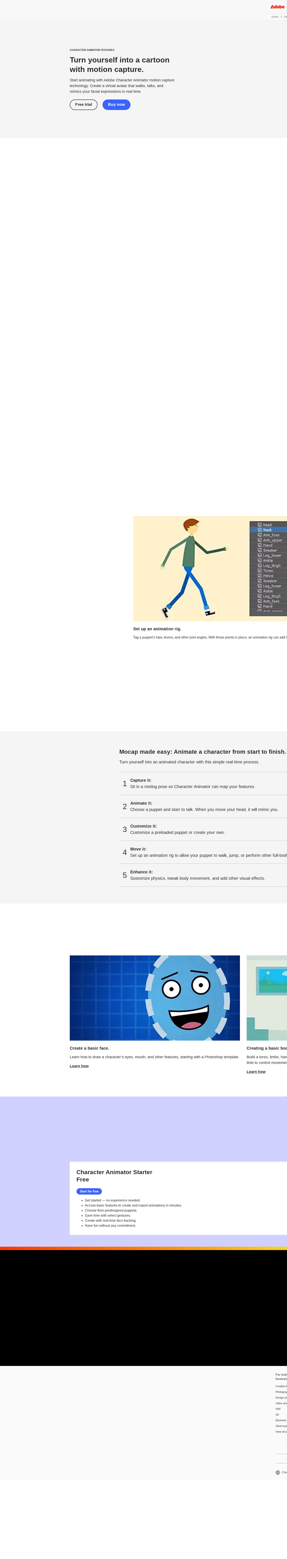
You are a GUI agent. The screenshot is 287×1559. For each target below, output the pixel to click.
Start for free (89, 1191)
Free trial (83, 104)
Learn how (79, 1066)
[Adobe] (277, 6)
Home (274, 16)
